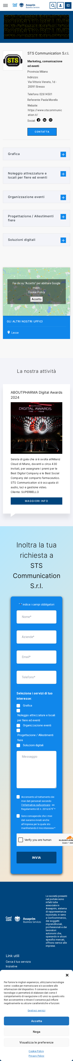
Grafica (27, 705)
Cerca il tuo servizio (18, 961)
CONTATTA (42, 131)
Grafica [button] (14, 154)
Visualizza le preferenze (36, 1042)
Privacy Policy (36, 1056)
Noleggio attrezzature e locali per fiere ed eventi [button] (27, 175)
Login (60, 5)
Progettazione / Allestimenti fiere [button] (31, 218)
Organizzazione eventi (37, 725)
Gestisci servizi (36, 1010)
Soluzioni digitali (33, 745)
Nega (36, 1032)
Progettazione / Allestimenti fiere (35, 737)
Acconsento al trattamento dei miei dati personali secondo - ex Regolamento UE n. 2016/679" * (38, 803)
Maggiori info (36, 500)
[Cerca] (53, 5)
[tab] (36, 154)
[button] (67, 975)
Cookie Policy (36, 1051)
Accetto (36, 299)
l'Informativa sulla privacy (35, 805)
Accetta (36, 1021)
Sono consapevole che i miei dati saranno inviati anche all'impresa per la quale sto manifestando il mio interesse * (38, 822)
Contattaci (68, 5)
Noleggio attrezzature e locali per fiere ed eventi (36, 717)
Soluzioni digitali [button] (21, 240)
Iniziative (12, 966)
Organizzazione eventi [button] (26, 197)
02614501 (46, 94)
